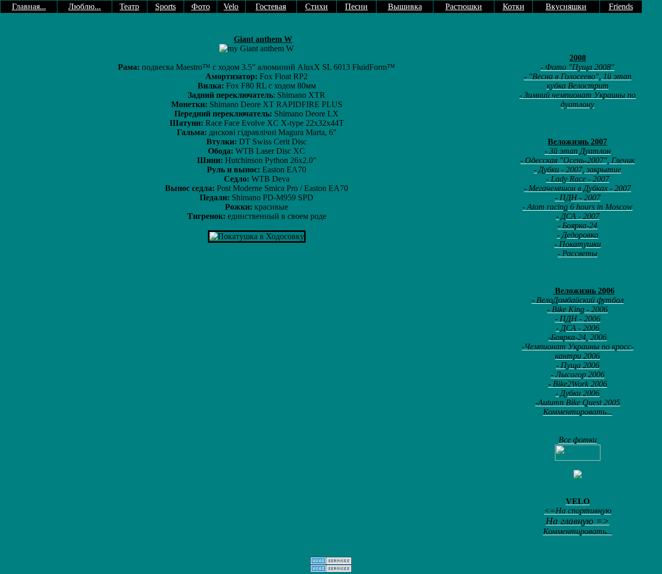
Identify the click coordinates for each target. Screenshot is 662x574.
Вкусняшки (566, 6)
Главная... (29, 6)
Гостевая (270, 6)
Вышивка (405, 6)
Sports (165, 6)
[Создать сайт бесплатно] (331, 561)
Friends (621, 6)
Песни (356, 6)
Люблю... (84, 6)
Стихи (316, 6)
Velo (230, 6)
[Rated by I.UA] (577, 457)
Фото (200, 6)
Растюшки (463, 6)
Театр (129, 6)
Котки (513, 6)
